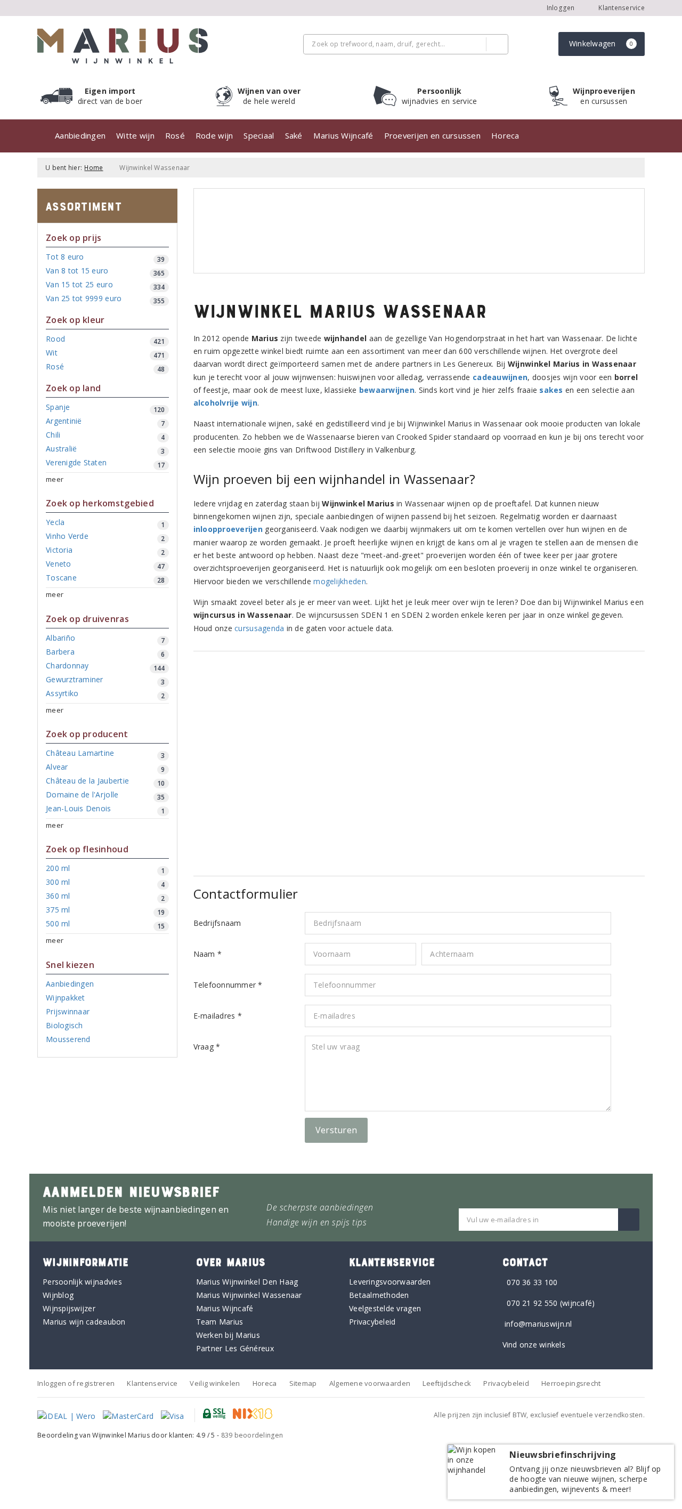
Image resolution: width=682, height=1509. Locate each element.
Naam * (207, 954)
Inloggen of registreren (76, 1383)
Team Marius (219, 1322)
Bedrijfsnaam (217, 923)
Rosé (175, 135)
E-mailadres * (217, 1016)
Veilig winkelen (215, 1383)
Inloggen (561, 7)
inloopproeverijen (228, 529)
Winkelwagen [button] (601, 43)
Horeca (505, 135)
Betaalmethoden (379, 1295)
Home (93, 167)
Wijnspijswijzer (69, 1308)
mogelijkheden (339, 581)
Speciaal (258, 135)
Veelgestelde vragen (385, 1308)
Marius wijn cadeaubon (84, 1322)
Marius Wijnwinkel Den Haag (247, 1282)
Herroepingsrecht (570, 1383)
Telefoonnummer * (228, 985)
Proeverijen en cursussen (432, 135)
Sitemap (303, 1383)
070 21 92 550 (532, 1303)
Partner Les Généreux (235, 1348)
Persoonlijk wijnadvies (82, 1282)
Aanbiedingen (80, 135)
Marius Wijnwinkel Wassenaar (249, 1295)
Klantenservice (621, 7)
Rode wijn (214, 135)
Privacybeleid (372, 1322)
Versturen (336, 1130)
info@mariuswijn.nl (538, 1324)
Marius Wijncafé (343, 135)
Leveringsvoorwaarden (390, 1282)
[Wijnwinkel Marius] (122, 46)
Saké (294, 135)
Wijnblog (58, 1295)
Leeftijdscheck (447, 1383)
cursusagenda (259, 628)
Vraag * (207, 1047)
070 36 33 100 (532, 1282)
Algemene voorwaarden (369, 1383)
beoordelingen (252, 1435)
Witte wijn (135, 135)
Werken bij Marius (228, 1335)
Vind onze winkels (534, 1344)
